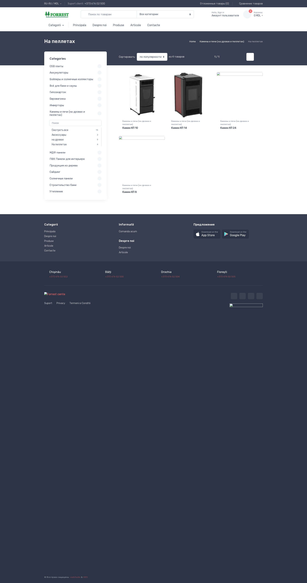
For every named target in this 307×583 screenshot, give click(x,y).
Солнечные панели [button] (61, 178)
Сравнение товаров (251, 3)
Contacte (153, 25)
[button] (206, 234)
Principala (79, 25)
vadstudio (75, 577)
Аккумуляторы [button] (59, 72)
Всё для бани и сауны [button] (63, 85)
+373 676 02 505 (226, 276)
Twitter (234, 296)
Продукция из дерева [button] (63, 165)
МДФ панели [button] (57, 152)
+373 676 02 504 (170, 276)
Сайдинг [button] (55, 171)
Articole (135, 25)
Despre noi (100, 25)
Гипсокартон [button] (58, 92)
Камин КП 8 (129, 192)
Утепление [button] (56, 191)
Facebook (242, 296)
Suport (48, 303)
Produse (118, 25)
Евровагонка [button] (58, 98)
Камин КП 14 (179, 127)
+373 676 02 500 (95, 3)
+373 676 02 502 (58, 276)
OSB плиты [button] (56, 66)
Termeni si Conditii (79, 303)
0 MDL (258, 14)
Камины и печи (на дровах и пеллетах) (222, 41)
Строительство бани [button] (63, 185)
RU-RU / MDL (51, 3)
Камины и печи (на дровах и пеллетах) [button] (67, 113)
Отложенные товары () (214, 3)
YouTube (259, 296)
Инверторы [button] (57, 105)
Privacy (60, 303)
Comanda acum (128, 231)
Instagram (251, 296)
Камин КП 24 (228, 127)
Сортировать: (127, 56)
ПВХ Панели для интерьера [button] (67, 159)
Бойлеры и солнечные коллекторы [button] (71, 79)
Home (192, 41)
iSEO (85, 577)
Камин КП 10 (130, 127)
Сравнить (156, 76)
